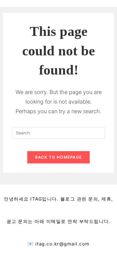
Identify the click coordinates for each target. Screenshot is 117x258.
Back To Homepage (58, 157)
